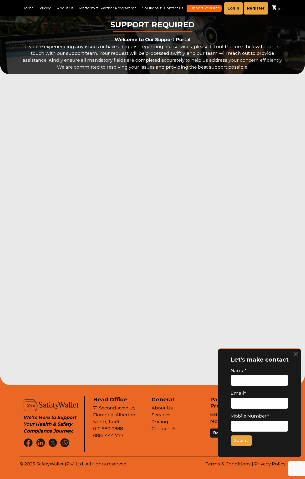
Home (28, 8)
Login (233, 8)
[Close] (295, 354)
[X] (53, 442)
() (277, 8)
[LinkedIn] (41, 442)
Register (255, 8)
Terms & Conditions (228, 464)
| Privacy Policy (268, 464)
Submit (241, 440)
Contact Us (173, 8)
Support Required (204, 8)
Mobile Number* (250, 416)
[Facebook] (28, 442)
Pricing (45, 8)
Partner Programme (119, 8)
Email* (238, 393)
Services (161, 415)
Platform (87, 8)
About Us (65, 8)
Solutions (150, 8)
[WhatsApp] (65, 442)
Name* (238, 370)
